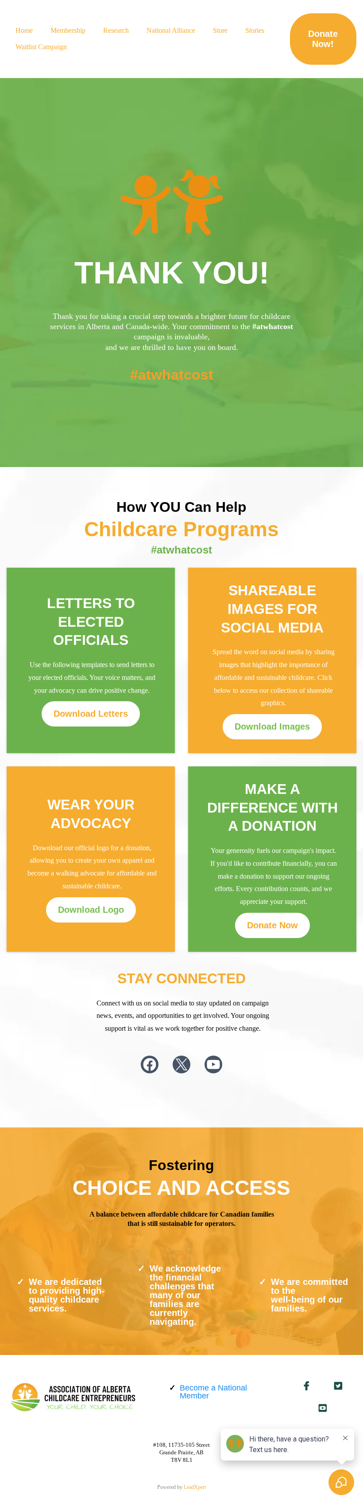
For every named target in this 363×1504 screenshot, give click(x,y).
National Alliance (171, 30)
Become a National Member (213, 1391)
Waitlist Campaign (41, 47)
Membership (67, 30)
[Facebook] (150, 1064)
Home (24, 30)
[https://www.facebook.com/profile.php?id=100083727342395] (306, 1386)
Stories (254, 30)
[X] (181, 1064)
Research (116, 30)
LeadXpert (195, 1487)
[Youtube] (213, 1064)
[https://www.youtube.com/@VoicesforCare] (322, 1408)
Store (220, 30)
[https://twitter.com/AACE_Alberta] (338, 1386)
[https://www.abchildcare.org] (73, 1397)
